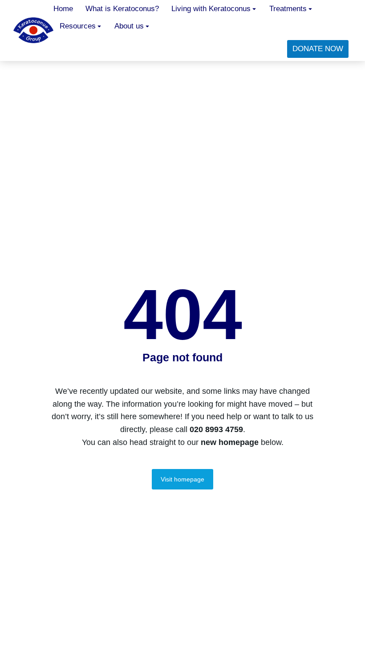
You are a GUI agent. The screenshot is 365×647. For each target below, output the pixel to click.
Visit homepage (182, 479)
